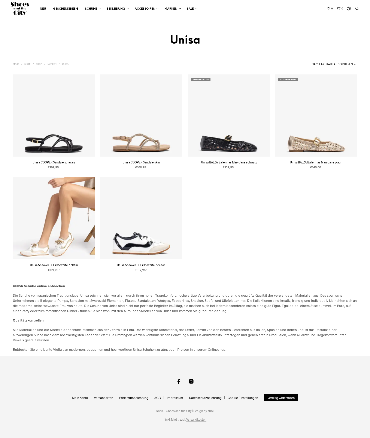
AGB (157, 398)
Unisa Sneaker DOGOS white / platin (54, 265)
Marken (170, 9)
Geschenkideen (65, 9)
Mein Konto (80, 398)
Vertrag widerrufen (281, 398)
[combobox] (326, 65)
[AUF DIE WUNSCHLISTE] (54, 148)
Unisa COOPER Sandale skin (141, 162)
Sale (190, 9)
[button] (329, 8)
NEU (43, 9)
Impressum (175, 398)
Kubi (210, 411)
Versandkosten (196, 419)
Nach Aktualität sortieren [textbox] (332, 64)
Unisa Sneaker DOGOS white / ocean (141, 265)
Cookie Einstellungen (243, 398)
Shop (27, 64)
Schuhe (91, 9)
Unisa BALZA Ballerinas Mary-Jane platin (316, 162)
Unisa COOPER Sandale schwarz (54, 162)
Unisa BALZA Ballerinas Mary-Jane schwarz (229, 162)
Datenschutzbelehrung (205, 398)
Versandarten (103, 398)
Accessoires (145, 9)
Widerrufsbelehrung (133, 398)
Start (16, 64)
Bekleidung (116, 9)
